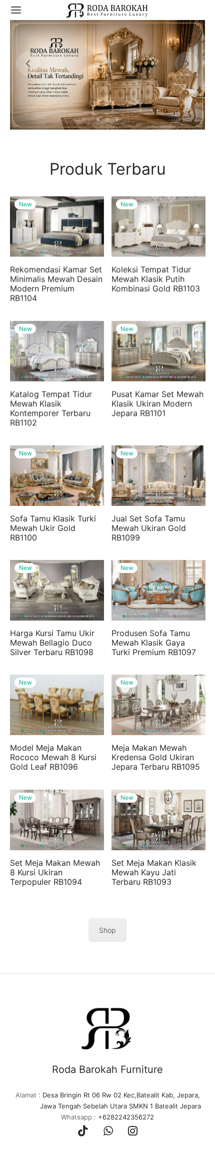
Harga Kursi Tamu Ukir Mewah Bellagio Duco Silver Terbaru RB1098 (52, 642)
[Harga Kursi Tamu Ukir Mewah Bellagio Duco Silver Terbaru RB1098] (57, 590)
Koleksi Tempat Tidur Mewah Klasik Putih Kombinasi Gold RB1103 (156, 279)
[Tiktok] (83, 1131)
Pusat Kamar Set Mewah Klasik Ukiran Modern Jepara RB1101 (158, 403)
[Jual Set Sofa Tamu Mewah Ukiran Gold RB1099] (159, 475)
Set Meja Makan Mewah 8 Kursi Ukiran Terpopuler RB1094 (55, 872)
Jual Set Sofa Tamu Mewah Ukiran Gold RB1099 (149, 527)
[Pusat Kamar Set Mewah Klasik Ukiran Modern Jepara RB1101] (159, 351)
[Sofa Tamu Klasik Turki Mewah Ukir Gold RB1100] (57, 475)
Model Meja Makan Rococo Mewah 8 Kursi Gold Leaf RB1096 (53, 757)
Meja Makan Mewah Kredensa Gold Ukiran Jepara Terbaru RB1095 (156, 757)
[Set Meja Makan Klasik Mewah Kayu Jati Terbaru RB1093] (159, 820)
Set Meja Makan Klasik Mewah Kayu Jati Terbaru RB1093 (154, 872)
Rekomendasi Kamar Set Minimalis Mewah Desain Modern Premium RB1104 (56, 284)
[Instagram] (132, 1131)
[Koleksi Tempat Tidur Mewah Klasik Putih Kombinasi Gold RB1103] (159, 227)
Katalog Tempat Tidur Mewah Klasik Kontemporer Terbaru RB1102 (51, 408)
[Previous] (28, 64)
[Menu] (16, 10)
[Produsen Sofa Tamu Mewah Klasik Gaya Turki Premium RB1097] (159, 590)
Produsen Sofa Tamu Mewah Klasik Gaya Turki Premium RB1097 (154, 642)
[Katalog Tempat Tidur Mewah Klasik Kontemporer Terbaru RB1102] (57, 351)
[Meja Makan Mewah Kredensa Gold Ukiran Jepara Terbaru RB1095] (159, 705)
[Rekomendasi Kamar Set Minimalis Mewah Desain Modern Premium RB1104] (57, 227)
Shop (107, 930)
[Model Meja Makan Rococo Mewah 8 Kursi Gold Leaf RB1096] (57, 705)
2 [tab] (108, 120)
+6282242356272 (126, 1117)
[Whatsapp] (108, 1131)
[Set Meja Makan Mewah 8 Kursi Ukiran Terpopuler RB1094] (57, 820)
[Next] (187, 64)
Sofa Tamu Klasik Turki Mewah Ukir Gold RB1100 (53, 527)
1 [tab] (98, 119)
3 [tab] (117, 119)
